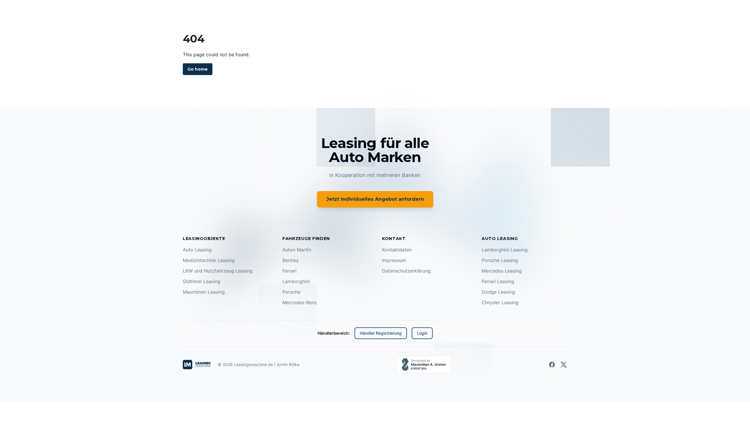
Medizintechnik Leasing (209, 260)
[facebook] (551, 364)
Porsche (291, 292)
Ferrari (289, 271)
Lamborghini (296, 281)
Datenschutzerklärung (406, 271)
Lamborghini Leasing (505, 250)
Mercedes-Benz (299, 302)
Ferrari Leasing (498, 281)
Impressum (394, 260)
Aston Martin (296, 250)
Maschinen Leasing (204, 292)
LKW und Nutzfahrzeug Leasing (218, 271)
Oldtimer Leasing (201, 281)
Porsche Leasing (500, 260)
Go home (198, 69)
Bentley (290, 260)
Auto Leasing (197, 250)
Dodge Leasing (498, 292)
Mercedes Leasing (502, 271)
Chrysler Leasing (500, 302)
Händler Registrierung (381, 333)
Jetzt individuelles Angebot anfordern (375, 199)
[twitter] (563, 364)
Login (422, 333)
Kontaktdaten (397, 250)
